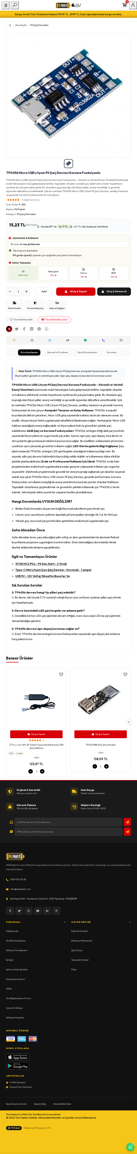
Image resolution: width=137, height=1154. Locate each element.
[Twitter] (19, 911)
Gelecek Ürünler (80, 959)
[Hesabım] (133, 5)
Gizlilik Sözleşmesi (16, 940)
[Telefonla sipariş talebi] (104, 340)
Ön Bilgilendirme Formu (18, 998)
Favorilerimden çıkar (56, 319)
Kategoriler (81, 922)
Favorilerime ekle (23, 319)
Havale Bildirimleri (62, 1104)
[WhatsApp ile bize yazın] (130, 1147)
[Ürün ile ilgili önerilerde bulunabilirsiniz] (122, 340)
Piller (74, 969)
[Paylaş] (9, 329)
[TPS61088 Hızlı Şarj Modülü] (36, 699)
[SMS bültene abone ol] (127, 832)
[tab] (29, 352)
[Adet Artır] (26, 291)
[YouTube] (38, 911)
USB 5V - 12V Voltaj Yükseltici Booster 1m (42, 576)
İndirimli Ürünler (79, 931)
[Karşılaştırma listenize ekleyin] (68, 340)
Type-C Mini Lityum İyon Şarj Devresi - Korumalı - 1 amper (53, 570)
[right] (129, 722)
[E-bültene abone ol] (127, 822)
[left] (8, 722)
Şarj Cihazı (77, 950)
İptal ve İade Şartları (17, 969)
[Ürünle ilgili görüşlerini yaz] (51, 340)
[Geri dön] (10, 25)
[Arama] (15, 5)
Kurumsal (13, 922)
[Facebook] (10, 911)
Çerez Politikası (14, 1007)
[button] (23, 199)
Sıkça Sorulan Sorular (16, 1104)
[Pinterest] (56, 911)
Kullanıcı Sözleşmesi (16, 950)
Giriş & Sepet (78, 291)
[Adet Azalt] (10, 291)
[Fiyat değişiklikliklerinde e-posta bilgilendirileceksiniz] (86, 340)
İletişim (10, 959)
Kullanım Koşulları (15, 1017)
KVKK (9, 988)
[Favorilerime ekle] (61, 674)
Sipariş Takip (40, 1104)
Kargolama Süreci (15, 979)
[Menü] (5, 5)
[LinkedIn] (47, 911)
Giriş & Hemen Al (116, 291)
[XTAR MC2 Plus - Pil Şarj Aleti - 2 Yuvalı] (100, 699)
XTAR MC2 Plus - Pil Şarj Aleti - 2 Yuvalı (41, 564)
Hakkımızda (12, 931)
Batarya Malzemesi (81, 940)
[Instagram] (28, 911)
